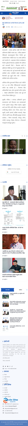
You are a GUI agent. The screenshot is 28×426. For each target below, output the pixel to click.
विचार (5, 379)
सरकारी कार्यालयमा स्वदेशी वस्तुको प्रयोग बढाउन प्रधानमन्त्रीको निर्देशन (12, 276)
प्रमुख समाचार (7, 377)
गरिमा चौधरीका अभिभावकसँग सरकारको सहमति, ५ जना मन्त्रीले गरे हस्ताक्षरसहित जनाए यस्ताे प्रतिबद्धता (18, 303)
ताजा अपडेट (8, 289)
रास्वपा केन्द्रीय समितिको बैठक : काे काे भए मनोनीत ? (12, 228)
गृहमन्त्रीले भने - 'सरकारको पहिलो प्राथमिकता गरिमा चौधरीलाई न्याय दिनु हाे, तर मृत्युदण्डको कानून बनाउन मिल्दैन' (13, 204)
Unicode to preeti (13, 1)
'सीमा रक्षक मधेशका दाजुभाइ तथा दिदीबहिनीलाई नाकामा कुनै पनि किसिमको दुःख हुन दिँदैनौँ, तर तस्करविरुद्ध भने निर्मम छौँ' (16, 320)
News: (10, 368)
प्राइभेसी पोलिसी (7, 397)
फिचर (5, 374)
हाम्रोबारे (5, 390)
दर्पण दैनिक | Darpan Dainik (14, 422)
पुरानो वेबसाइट (6, 1)
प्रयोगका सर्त (6, 394)
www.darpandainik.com (8, 351)
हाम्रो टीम (6, 392)
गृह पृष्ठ (5, 388)
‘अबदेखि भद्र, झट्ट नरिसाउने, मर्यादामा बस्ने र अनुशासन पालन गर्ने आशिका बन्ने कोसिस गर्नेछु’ (13, 252)
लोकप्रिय (20, 289)
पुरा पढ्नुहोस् (4, 208)
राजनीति (6, 383)
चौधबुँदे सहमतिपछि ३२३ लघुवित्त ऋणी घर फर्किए (17, 294)
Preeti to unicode (21, 1)
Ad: (8, 411)
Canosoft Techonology (10, 424)
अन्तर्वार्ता (6, 381)
